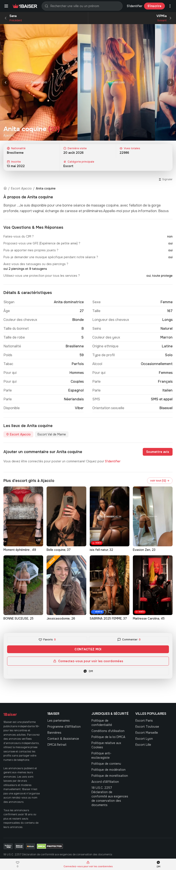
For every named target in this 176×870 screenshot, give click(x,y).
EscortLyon (144, 739)
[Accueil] (5, 188)
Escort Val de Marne (52, 434)
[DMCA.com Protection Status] (50, 846)
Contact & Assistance (63, 739)
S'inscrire (154, 6)
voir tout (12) (159, 480)
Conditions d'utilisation (107, 731)
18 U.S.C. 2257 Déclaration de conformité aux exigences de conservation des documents (109, 796)
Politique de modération (108, 770)
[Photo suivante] (170, 82)
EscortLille (143, 745)
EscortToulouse (147, 727)
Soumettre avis (157, 452)
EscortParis (144, 720)
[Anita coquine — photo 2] (116, 82)
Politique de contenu (106, 764)
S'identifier (134, 6)
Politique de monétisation (109, 776)
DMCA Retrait (57, 745)
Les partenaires (58, 720)
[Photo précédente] (5, 82)
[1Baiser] (24, 6)
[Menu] (6, 6)
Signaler (167, 179)
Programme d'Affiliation (64, 727)
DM (91, 671)
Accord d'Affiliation (105, 782)
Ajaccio (8, 135)
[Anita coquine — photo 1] (38, 82)
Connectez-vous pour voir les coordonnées (90, 661)
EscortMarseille (146, 733)
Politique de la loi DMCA (108, 737)
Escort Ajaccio (21, 188)
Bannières (54, 733)
